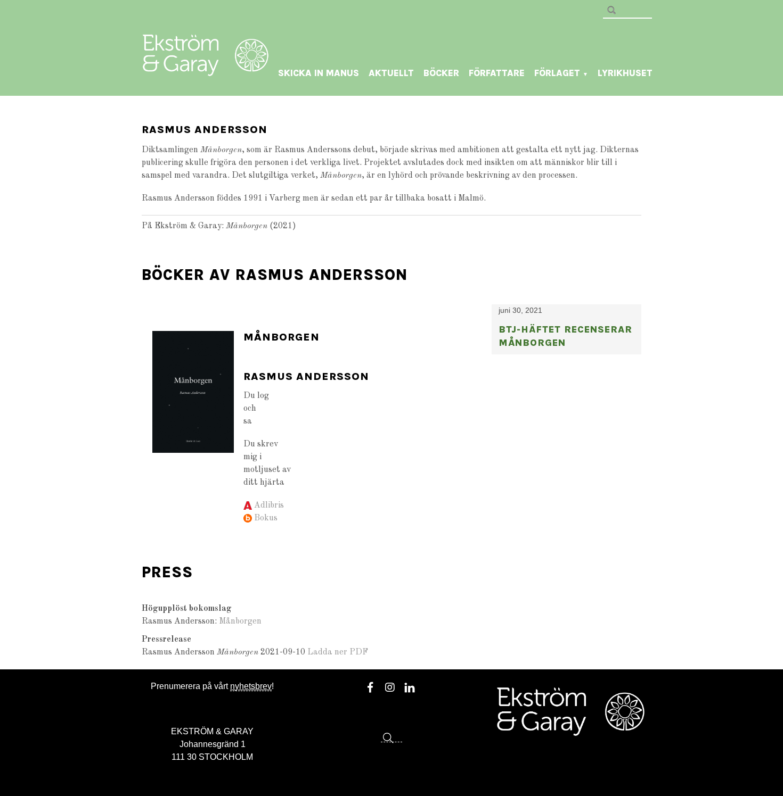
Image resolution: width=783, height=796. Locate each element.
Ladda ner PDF (337, 652)
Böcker (441, 73)
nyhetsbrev (251, 686)
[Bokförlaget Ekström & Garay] (205, 68)
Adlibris (269, 505)
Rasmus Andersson (306, 376)
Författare (497, 73)
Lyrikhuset (625, 73)
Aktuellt (391, 73)
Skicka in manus (318, 73)
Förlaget (561, 73)
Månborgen (281, 337)
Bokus (266, 518)
